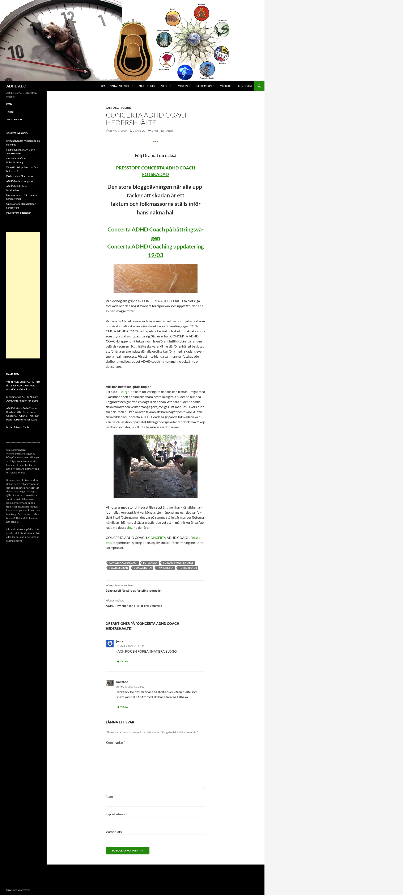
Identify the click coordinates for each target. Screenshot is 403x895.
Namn (111, 796)
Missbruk (225, 86)
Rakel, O (122, 681)
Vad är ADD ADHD (120, 86)
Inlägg (10, 111)
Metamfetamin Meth (17, 427)
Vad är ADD (12, 381)
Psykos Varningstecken (18, 212)
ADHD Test (167, 86)
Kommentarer (14, 119)
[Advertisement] (23, 295)
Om (103, 86)
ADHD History (147, 86)
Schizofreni (244, 86)
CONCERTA (157, 537)
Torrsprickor (188, 567)
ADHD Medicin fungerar (19, 181)
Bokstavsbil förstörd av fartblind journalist (133, 588)
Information (204, 86)
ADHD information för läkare (22, 400)
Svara (124, 661)
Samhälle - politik (118, 107)
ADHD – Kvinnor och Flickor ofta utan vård (134, 603)
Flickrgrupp (126, 392)
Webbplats (114, 832)
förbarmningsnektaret (178, 562)
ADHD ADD (16, 86)
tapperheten (165, 567)
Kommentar (115, 742)
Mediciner (184, 86)
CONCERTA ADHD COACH (123, 562)
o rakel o (138, 130)
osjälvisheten (143, 567)
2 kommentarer (162, 130)
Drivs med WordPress (18, 889)
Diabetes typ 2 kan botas (19, 176)
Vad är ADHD (27, 381)
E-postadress (116, 814)
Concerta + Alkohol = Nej (20, 415)
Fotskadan (150, 562)
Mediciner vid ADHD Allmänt (22, 396)
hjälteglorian (118, 567)
